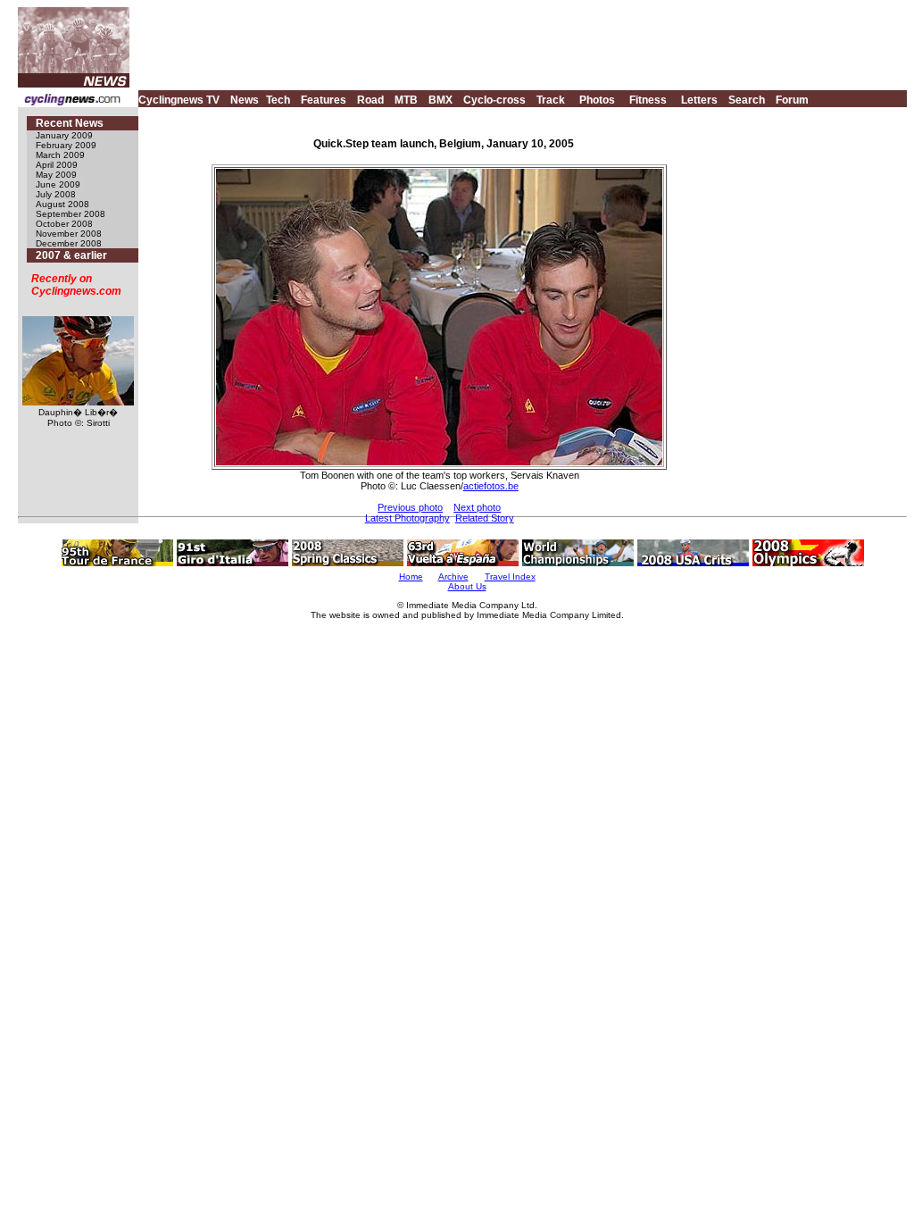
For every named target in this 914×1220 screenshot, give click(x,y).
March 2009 (60, 155)
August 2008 (62, 204)
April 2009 (57, 165)
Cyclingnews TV (179, 100)
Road (370, 100)
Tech (278, 100)
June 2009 (58, 184)
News (244, 100)
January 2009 (64, 135)
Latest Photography (407, 518)
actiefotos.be (491, 485)
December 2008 (69, 243)
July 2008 (56, 194)
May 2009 (56, 175)
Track (550, 100)
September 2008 (70, 214)
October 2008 (64, 224)
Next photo (477, 507)
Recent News (70, 123)
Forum (792, 100)
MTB (406, 100)
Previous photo (410, 507)
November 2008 (69, 233)
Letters (699, 100)
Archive (453, 576)
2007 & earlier (71, 255)
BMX (440, 100)
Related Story (484, 518)
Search (746, 100)
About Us (467, 586)
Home (411, 576)
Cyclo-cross (494, 100)
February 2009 (66, 145)
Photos (597, 100)
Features (323, 100)
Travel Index (510, 576)
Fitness (648, 100)
